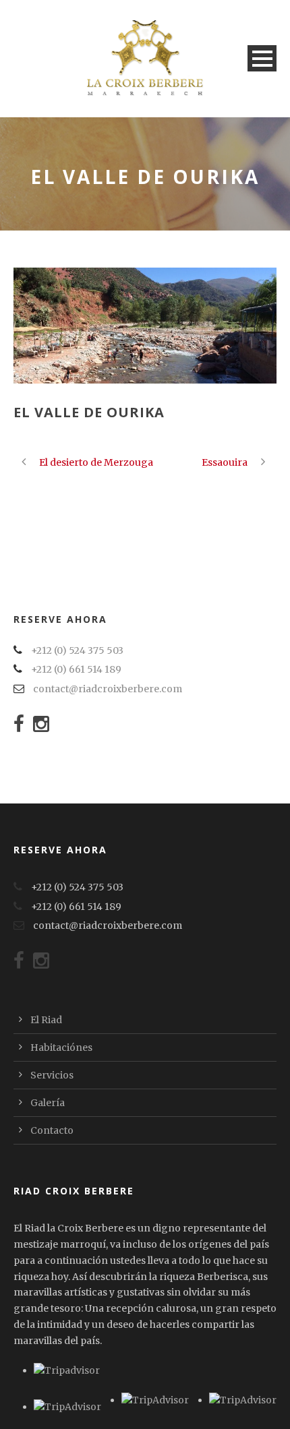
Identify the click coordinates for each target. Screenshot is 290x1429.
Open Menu (262, 58)
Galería (47, 1103)
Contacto (52, 1130)
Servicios (52, 1075)
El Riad (46, 1020)
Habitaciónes (61, 1047)
